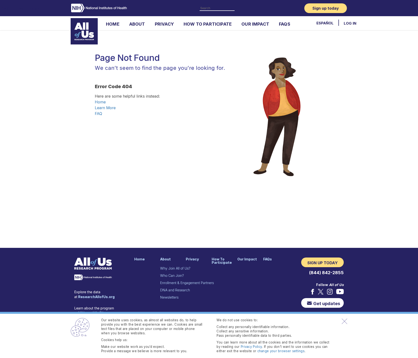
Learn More (105, 107)
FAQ (98, 113)
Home (100, 102)
